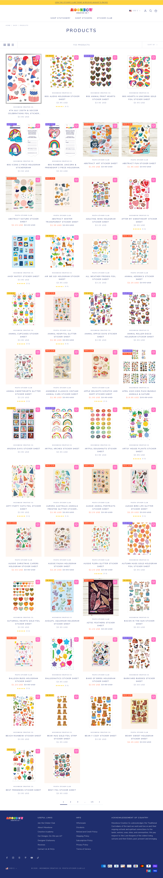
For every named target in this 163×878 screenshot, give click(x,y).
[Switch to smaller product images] (9, 45)
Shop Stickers (83, 18)
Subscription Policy (84, 840)
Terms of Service (83, 849)
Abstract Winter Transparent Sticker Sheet (62, 220)
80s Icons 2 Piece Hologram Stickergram (23, 166)
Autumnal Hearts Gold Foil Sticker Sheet (23, 622)
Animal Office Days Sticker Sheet (101, 335)
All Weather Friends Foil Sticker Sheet (101, 277)
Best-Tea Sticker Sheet (62, 790)
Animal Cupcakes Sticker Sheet (24, 335)
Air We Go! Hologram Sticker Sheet (62, 277)
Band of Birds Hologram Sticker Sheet (100, 679)
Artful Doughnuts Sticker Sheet (101, 450)
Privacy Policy (82, 844)
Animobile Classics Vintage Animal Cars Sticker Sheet (62, 392)
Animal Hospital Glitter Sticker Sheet (62, 335)
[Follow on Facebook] (7, 857)
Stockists (80, 827)
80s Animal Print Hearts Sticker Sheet (101, 97)
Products (24, 25)
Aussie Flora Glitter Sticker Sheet (101, 565)
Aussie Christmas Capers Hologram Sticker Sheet (23, 565)
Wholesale (81, 823)
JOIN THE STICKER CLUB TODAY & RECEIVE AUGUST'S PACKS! (81, 2)
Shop (15, 25)
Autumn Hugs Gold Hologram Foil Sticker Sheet (139, 565)
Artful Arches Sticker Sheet (62, 448)
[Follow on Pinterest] (25, 857)
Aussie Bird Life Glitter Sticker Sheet (139, 507)
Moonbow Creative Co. (23, 107)
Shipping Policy (82, 836)
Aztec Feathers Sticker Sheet (101, 624)
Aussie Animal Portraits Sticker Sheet (101, 507)
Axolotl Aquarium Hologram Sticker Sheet (62, 622)
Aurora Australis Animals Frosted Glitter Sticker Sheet (62, 507)
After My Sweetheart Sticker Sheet (139, 220)
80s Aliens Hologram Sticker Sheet (62, 97)
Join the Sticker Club (46, 823)
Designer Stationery (46, 840)
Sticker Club (104, 18)
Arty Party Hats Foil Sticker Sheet (23, 507)
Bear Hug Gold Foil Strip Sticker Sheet (62, 737)
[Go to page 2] (99, 802)
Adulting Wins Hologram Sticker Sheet (101, 220)
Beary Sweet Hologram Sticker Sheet (139, 737)
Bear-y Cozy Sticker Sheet (101, 736)
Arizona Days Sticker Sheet (23, 448)
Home (8, 25)
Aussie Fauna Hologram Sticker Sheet (62, 565)
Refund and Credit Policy (86, 831)
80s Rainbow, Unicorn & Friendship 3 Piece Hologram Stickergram (62, 166)
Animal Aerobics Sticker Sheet (139, 277)
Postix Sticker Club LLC (73, 868)
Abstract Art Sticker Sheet (101, 163)
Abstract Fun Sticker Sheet (139, 163)
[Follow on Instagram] (13, 857)
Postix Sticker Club (100, 160)
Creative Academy (45, 831)
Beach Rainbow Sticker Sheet (23, 736)
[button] (38, 57)
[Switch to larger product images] (5, 45)
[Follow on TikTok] (38, 857)
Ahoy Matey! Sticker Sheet (23, 276)
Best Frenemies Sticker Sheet (23, 790)
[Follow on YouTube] (32, 857)
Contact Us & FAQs (46, 849)
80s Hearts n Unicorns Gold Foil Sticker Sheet (139, 97)
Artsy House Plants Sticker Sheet (139, 450)
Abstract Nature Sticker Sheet (23, 220)
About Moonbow (45, 827)
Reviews (41, 844)
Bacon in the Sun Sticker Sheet (139, 622)
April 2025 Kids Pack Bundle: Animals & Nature (139, 392)
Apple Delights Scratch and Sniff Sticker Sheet (101, 392)
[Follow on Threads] (19, 857)
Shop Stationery (61, 18)
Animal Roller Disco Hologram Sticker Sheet (139, 335)
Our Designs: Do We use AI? (50, 836)
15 (92, 802)
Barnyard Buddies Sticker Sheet (139, 679)
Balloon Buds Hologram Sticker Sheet (23, 679)
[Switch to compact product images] (13, 45)
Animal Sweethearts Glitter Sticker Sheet (23, 392)
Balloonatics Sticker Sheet (62, 678)
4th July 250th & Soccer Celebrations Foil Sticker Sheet (23, 112)
